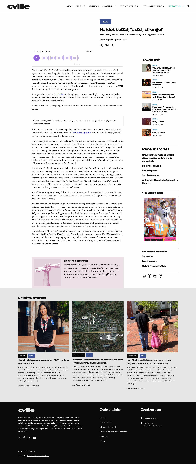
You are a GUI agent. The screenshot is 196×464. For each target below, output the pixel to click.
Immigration (133, 355)
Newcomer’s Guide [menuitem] (152, 6)
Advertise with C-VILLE (108, 427)
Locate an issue (149, 261)
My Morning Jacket (82, 132)
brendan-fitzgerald (106, 39)
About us (103, 417)
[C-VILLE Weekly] (19, 6)
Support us (147, 256)
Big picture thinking (151, 165)
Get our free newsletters (154, 265)
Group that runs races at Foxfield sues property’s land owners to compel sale (158, 157)
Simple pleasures (150, 175)
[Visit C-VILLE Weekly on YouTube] (34, 438)
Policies (102, 441)
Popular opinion (149, 170)
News (105, 21)
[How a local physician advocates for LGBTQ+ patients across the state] (43, 326)
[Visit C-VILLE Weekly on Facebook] (24, 438)
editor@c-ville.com (151, 418)
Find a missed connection (154, 251)
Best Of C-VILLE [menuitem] (128, 6)
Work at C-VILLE (106, 422)
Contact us (103, 436)
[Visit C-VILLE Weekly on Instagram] (19, 438)
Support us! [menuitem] (174, 6)
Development (78, 355)
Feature (22, 355)
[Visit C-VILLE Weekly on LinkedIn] (29, 438)
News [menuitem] (69, 6)
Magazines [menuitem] (108, 6)
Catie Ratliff (131, 388)
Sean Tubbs (76, 385)
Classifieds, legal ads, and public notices (113, 431)
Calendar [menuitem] (93, 6)
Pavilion (61, 94)
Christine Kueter (23, 385)
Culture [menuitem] (80, 6)
